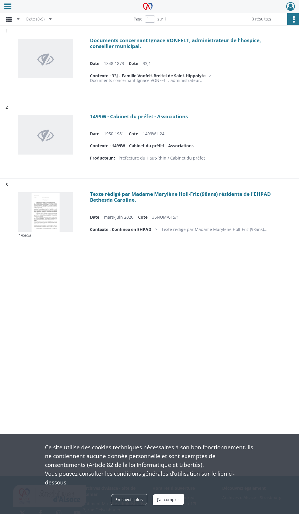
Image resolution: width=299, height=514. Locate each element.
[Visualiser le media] (45, 212)
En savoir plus (129, 499)
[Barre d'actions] (293, 19)
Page (138, 19)
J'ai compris (168, 499)
